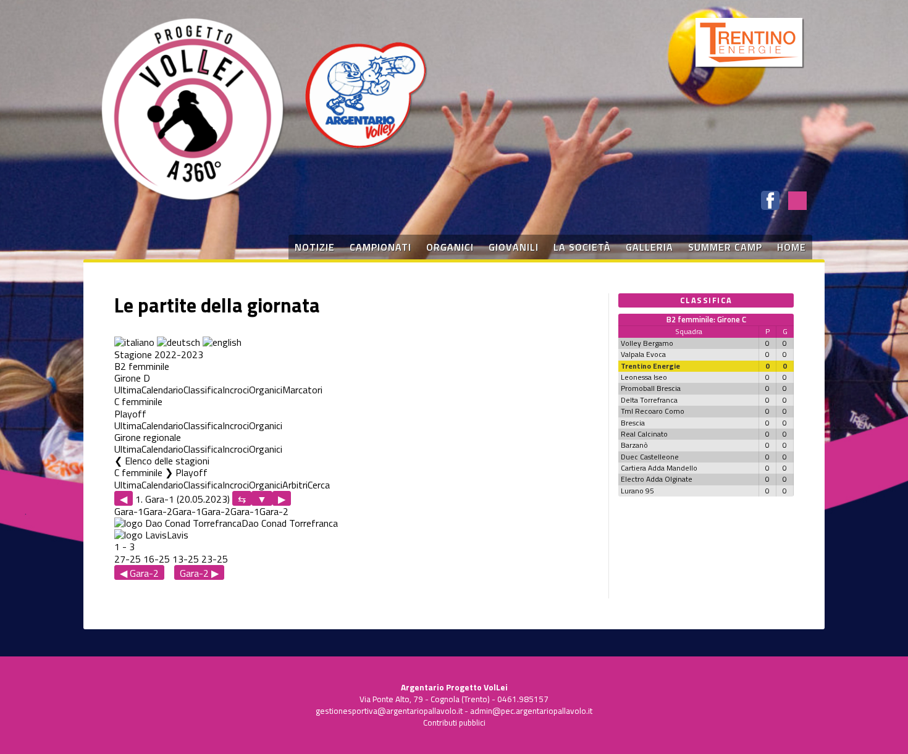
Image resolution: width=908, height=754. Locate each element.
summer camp (725, 247)
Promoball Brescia (651, 388)
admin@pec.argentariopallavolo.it (531, 711)
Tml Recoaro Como (652, 411)
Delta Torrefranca (649, 400)
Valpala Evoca (643, 354)
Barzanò (634, 445)
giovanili (514, 247)
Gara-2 (157, 511)
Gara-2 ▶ (199, 573)
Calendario (162, 389)
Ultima (127, 389)
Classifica (202, 389)
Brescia (633, 423)
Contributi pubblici (454, 722)
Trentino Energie (650, 366)
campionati (380, 247)
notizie (315, 247)
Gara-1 (128, 511)
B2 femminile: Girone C (706, 319)
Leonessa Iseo (644, 377)
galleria (649, 247)
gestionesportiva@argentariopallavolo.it (389, 711)
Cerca (319, 484)
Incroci (235, 389)
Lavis (177, 534)
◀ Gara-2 (139, 573)
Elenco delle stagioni (167, 460)
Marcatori (302, 389)
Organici (265, 389)
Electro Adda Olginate (656, 479)
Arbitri (295, 484)
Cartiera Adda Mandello (659, 468)
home (791, 247)
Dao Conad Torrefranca (290, 523)
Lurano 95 (637, 490)
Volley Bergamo (647, 343)
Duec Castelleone (650, 457)
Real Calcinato (644, 434)
